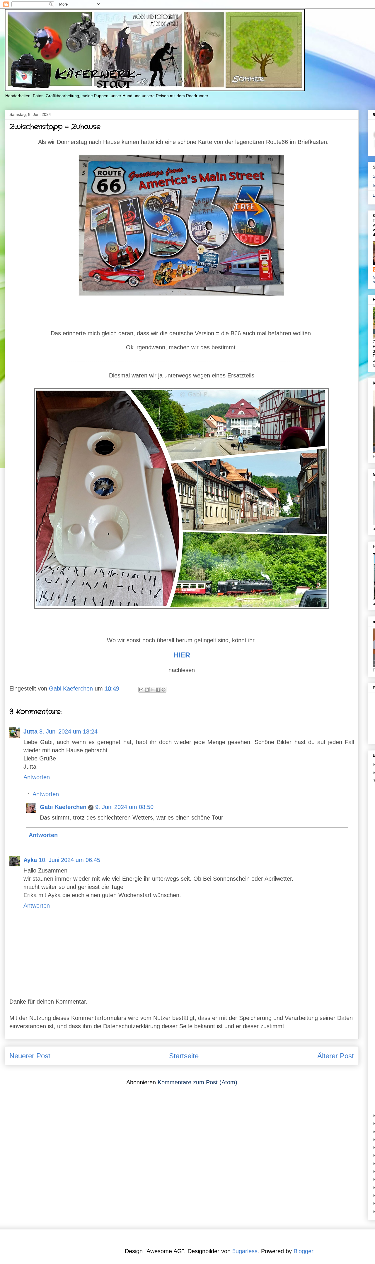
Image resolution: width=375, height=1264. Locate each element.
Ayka (30, 860)
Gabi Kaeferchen (63, 807)
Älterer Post (335, 1056)
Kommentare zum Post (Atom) (197, 1082)
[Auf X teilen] (152, 690)
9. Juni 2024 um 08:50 (124, 807)
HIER (182, 655)
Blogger (303, 1251)
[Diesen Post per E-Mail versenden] (141, 690)
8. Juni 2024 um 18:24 (68, 731)
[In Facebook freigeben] (158, 690)
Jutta (30, 731)
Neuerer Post (29, 1056)
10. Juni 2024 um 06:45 (69, 860)
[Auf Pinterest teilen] (163, 690)
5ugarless (245, 1251)
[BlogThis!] (147, 690)
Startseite (184, 1056)
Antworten (36, 777)
